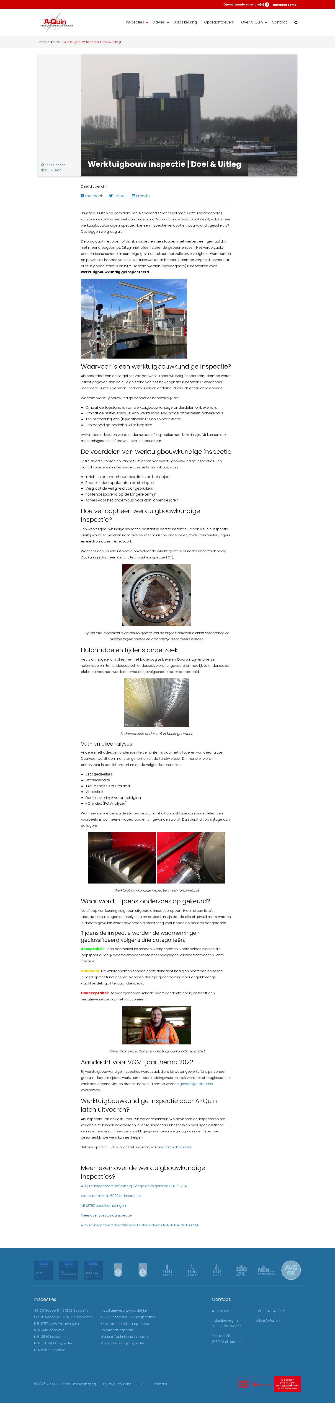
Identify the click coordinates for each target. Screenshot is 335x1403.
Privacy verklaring (117, 1384)
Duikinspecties (143, 1317)
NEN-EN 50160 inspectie (53, 1343)
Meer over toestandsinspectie (106, 1215)
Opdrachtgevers (219, 22)
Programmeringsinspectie (122, 1343)
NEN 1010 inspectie (78, 1317)
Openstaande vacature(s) (245, 4)
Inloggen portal (285, 5)
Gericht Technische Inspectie (125, 1336)
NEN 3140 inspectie (49, 1330)
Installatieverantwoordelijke (124, 1310)
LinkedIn (142, 196)
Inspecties (135, 22)
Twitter (119, 196)
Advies (159, 22)
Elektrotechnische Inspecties (125, 1323)
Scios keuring (185, 22)
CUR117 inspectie (114, 1317)
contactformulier (178, 1147)
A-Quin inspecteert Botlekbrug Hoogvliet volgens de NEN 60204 (134, 1185)
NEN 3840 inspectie (50, 1336)
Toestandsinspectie (117, 1330)
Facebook (93, 196)
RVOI (142, 1384)
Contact (279, 22)
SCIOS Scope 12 (47, 1317)
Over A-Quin (252, 22)
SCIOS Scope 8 (46, 1310)
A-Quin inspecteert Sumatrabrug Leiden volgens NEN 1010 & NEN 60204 (139, 1225)
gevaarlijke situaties (196, 1083)
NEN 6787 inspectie (49, 1350)
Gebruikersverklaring (79, 1384)
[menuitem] (135, 22)
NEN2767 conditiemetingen (103, 1205)
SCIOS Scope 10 (75, 1310)
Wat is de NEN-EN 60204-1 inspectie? (111, 1195)
